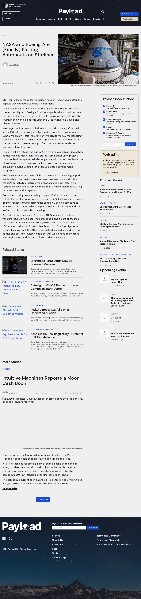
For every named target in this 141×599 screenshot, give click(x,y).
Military (77, 19)
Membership (59, 557)
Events (7, 19)
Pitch (55, 553)
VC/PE (68, 19)
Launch (51, 19)
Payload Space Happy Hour (119, 280)
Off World (116, 317)
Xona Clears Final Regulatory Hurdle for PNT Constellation (57, 335)
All (104, 19)
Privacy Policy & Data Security (113, 544)
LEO (3, 35)
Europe (87, 19)
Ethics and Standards (108, 540)
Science (39, 305)
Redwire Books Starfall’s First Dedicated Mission (50, 311)
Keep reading (10, 488)
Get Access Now (110, 173)
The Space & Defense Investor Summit (123, 335)
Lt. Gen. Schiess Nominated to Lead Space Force (116, 225)
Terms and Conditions (108, 535)
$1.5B (36, 155)
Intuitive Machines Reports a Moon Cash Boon (41, 380)
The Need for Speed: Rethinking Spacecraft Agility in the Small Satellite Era (123, 301)
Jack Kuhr (13, 393)
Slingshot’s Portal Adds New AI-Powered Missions (52, 262)
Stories (56, 535)
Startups (49, 281)
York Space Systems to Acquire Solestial (113, 259)
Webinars (8, 13)
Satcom (39, 281)
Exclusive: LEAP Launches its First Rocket (115, 208)
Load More (43, 499)
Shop (55, 548)
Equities (114, 255)
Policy (39, 330)
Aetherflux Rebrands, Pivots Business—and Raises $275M (115, 191)
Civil (60, 19)
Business (40, 19)
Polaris (96, 19)
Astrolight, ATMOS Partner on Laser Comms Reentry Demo (54, 287)
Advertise (57, 544)
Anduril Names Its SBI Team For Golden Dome (117, 242)
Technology (126, 255)
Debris (33, 257)
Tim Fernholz (14, 65)
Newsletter (58, 540)
